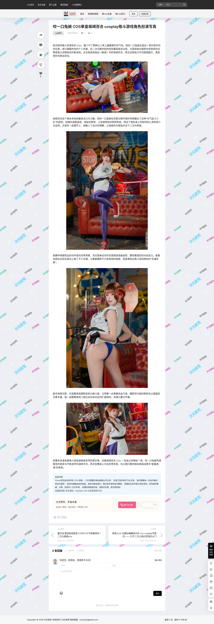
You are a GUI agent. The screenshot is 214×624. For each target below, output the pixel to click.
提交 (157, 593)
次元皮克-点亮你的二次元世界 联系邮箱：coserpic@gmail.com (70, 619)
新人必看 (53, 4)
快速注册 (144, 14)
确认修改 (158, 560)
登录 (133, 14)
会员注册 (41, 4)
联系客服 (64, 4)
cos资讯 (30, 4)
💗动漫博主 (77, 4)
